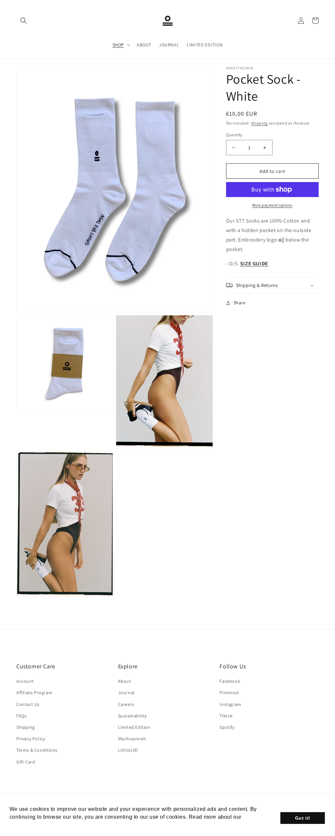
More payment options (272, 205)
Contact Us (28, 704)
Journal (126, 692)
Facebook (230, 681)
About (124, 681)
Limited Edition (134, 727)
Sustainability (132, 716)
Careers (126, 704)
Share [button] (240, 303)
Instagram (230, 704)
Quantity (234, 135)
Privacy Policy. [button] (28, 825)
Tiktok (226, 716)
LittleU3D (128, 750)
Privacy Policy (30, 739)
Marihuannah (132, 739)
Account (25, 681)
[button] (23, 20)
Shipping (259, 123)
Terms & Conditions (37, 750)
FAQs (21, 716)
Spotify (227, 727)
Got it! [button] (302, 818)
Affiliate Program (34, 692)
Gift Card (25, 762)
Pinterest (229, 692)
